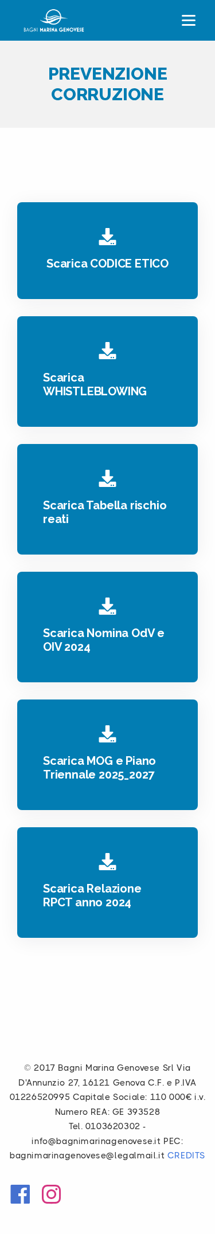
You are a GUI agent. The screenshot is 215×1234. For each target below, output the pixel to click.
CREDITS (186, 1155)
